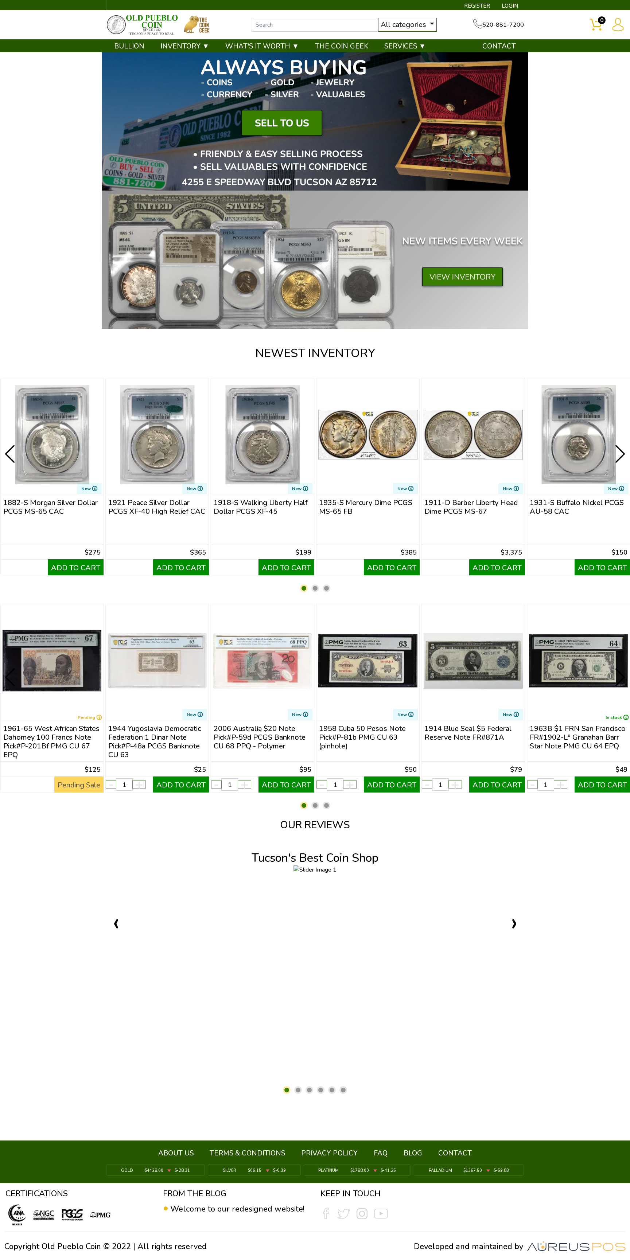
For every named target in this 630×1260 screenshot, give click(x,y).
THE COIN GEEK (341, 46)
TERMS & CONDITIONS (247, 1153)
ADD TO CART (75, 568)
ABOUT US (176, 1153)
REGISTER (477, 5)
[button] (304, 588)
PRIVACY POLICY (329, 1153)
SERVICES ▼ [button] (405, 46)
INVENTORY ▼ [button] (184, 46)
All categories (404, 25)
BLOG (413, 1153)
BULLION (129, 46)
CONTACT (499, 46)
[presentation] (10, 448)
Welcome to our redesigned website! (237, 1209)
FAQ (381, 1153)
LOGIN (510, 5)
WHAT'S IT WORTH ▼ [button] (262, 46)
